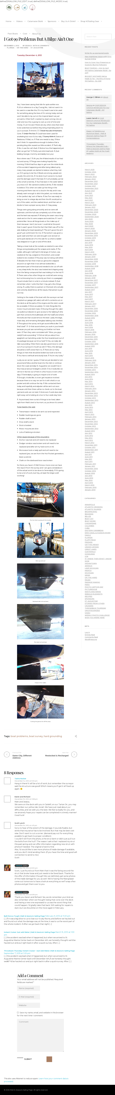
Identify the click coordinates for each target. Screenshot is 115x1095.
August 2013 (90, 403)
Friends (88, 542)
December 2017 (91, 280)
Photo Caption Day (94, 587)
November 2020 (91, 212)
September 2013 (91, 400)
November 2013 (91, 396)
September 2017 (91, 287)
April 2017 (89, 299)
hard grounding (53, 736)
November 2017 (91, 283)
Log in (87, 632)
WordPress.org (91, 639)
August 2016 (90, 318)
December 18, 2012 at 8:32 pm (26, 868)
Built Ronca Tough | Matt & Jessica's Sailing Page (24, 916)
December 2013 (91, 393)
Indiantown (91, 563)
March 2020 (90, 228)
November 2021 (91, 184)
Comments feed (91, 637)
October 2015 (90, 341)
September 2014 (91, 372)
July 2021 (88, 193)
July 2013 (88, 405)
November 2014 (91, 367)
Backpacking (91, 512)
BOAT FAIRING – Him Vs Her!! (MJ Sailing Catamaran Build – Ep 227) (98, 70)
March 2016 (89, 330)
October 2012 (90, 426)
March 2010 (89, 485)
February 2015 (90, 360)
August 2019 (90, 240)
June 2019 (89, 245)
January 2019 (90, 257)
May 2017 (88, 297)
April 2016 (89, 327)
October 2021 (90, 186)
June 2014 (89, 379)
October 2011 (90, 447)
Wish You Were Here (95, 618)
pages (87, 580)
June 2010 (89, 478)
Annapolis (90, 505)
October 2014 (90, 370)
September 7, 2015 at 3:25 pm (17, 953)
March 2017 (89, 301)
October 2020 (90, 214)
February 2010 (90, 487)
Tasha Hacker (20, 779)
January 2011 (90, 466)
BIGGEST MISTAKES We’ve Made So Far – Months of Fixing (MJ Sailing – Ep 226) (97, 78)
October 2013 (90, 398)
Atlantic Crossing (94, 507)
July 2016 (88, 320)
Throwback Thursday (95, 608)
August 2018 (90, 268)
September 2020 (92, 217)
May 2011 (88, 459)
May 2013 (88, 410)
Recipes (88, 596)
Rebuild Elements (93, 594)
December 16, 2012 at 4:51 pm (26, 825)
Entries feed (90, 635)
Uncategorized (92, 611)
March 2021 (89, 203)
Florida (10, 48)
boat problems (19, 736)
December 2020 (91, 210)
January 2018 (90, 278)
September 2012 (91, 429)
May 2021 (88, 198)
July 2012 (88, 433)
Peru (87, 585)
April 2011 (89, 462)
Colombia (89, 526)
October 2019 (90, 238)
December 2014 (91, 365)
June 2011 (89, 457)
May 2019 (88, 247)
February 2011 (90, 464)
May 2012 (88, 438)
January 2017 (90, 306)
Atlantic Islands (93, 509)
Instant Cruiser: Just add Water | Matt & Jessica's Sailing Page (29, 932)
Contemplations (93, 138)
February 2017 (90, 304)
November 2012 (91, 424)
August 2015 (90, 346)
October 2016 (90, 313)
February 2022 (91, 177)
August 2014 (90, 374)
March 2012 (89, 443)
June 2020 (89, 221)
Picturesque (91, 589)
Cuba (87, 528)
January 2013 (90, 419)
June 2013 (89, 407)
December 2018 (91, 259)
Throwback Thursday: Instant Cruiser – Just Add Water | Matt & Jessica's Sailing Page (39, 951)
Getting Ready (92, 545)
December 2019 (91, 233)
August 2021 (90, 191)
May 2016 (88, 325)
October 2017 (90, 285)
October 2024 (90, 172)
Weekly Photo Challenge (97, 615)
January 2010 (90, 490)
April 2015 (89, 356)
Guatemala (90, 552)
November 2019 (91, 236)
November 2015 (91, 339)
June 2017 (89, 294)
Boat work (90, 521)
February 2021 (90, 205)
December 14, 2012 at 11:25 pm (26, 781)
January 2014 (90, 391)
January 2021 (90, 207)
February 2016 (90, 332)
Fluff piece (90, 540)
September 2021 (91, 188)
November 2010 (91, 469)
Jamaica (88, 566)
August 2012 (90, 431)
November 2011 (91, 445)
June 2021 (89, 196)
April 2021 (89, 200)
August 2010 (90, 473)
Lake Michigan (91, 568)
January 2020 (90, 231)
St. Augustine (37, 48)
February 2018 (90, 276)
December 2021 (91, 181)
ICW (86, 556)
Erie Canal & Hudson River (97, 533)
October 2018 (90, 264)
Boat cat (89, 519)
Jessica (28, 46)
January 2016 (90, 334)
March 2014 (89, 386)
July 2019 (88, 243)
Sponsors (89, 599)
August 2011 (89, 452)
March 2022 (90, 174)
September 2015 (91, 344)
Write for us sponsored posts (97, 53)
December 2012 (91, 422)
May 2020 (89, 224)
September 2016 (91, 316)
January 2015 (90, 363)
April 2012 (89, 440)
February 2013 (90, 417)
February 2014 (90, 389)
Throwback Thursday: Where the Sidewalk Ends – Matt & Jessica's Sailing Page (98, 146)
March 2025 (89, 170)
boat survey (36, 736)
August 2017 (90, 290)
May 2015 (88, 353)
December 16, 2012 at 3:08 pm (26, 799)
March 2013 (89, 414)
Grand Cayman (92, 547)
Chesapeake (90, 523)
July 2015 (88, 349)
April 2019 (89, 250)
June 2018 (89, 273)
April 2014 (89, 384)
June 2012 (89, 436)
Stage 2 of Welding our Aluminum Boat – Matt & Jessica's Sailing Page (96, 133)
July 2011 (88, 454)
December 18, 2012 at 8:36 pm (26, 894)
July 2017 (88, 292)
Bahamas (89, 514)
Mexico (88, 571)
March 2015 (89, 358)
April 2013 (89, 412)
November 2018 (91, 261)
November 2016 (91, 311)
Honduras (90, 554)
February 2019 (90, 254)
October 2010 (90, 471)
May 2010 (89, 480)
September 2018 (91, 266)
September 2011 (91, 450)
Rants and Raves (93, 592)
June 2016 (89, 323)
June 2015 (89, 351)
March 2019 (89, 252)
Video (87, 613)
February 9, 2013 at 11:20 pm (57, 916)
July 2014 (88, 377)
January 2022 (90, 179)
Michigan (89, 573)
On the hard (22, 48)
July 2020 (89, 219)
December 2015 (91, 337)
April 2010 (89, 483)
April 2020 (89, 226)
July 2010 (88, 476)
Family (88, 535)
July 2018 (88, 271)
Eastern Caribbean (94, 531)
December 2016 (91, 309)
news (87, 575)
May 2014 (88, 382)
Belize (88, 516)
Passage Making (92, 582)
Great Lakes (90, 549)
